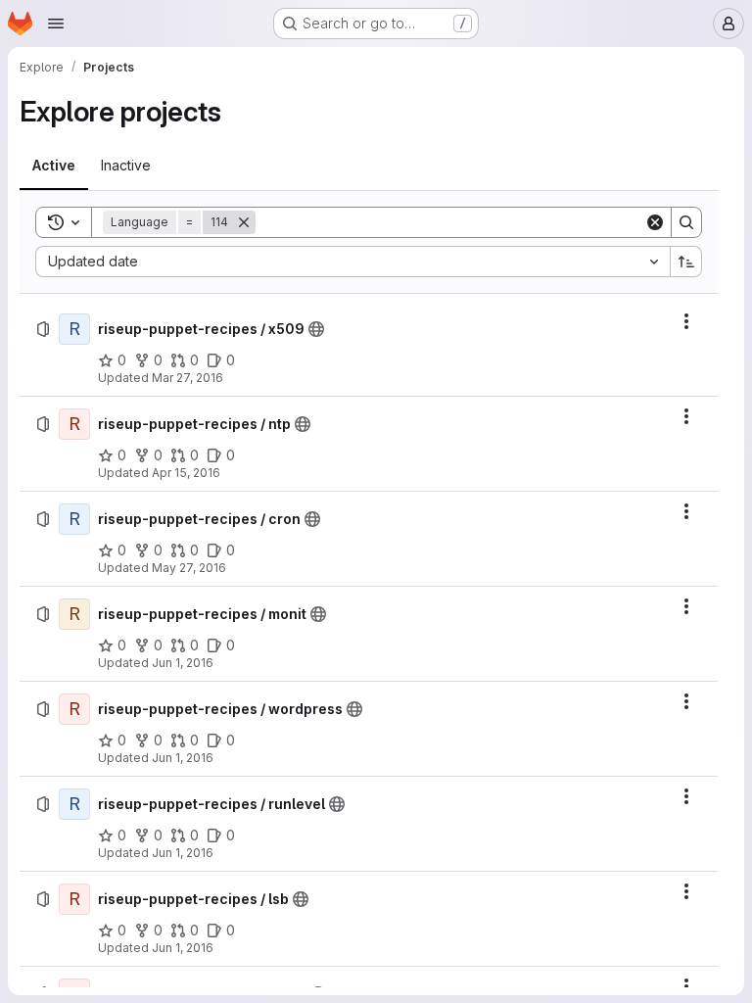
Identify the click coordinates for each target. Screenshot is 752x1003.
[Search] (686, 222)
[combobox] (352, 261)
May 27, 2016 (189, 567)
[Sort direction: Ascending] (686, 261)
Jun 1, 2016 (182, 662)
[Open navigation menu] (55, 23)
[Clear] (655, 222)
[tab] (54, 165)
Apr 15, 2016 (186, 472)
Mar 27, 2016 (187, 377)
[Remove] (244, 222)
